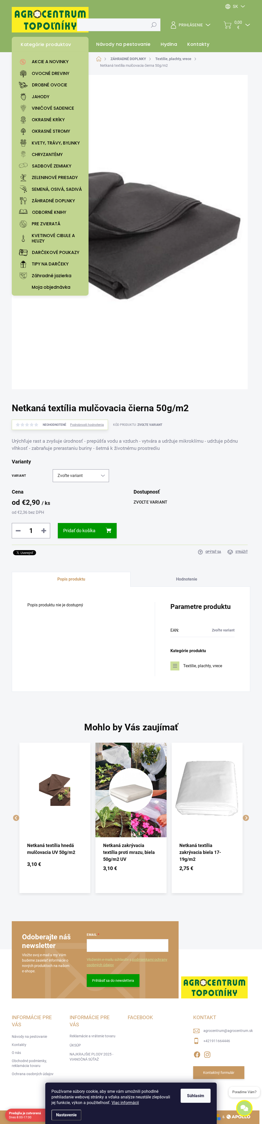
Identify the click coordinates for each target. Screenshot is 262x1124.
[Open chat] (244, 1112)
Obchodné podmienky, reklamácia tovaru (29, 1063)
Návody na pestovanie (29, 1036)
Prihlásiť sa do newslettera (113, 980)
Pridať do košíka (79, 530)
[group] (55, 818)
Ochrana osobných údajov (32, 1074)
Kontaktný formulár (218, 1073)
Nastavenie (66, 1114)
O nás (16, 1053)
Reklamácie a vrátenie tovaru (92, 1036)
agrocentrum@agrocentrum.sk (228, 1031)
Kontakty (19, 1045)
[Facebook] (197, 1054)
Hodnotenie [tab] (186, 579)
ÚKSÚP (75, 1045)
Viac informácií (125, 1102)
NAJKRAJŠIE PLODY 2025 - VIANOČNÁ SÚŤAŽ (91, 1056)
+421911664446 (216, 1041)
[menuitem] (51, 62)
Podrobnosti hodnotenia (87, 425)
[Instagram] (207, 1054)
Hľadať (153, 25)
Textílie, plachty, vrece (202, 665)
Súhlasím (195, 1095)
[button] (55, 864)
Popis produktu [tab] (71, 579)
